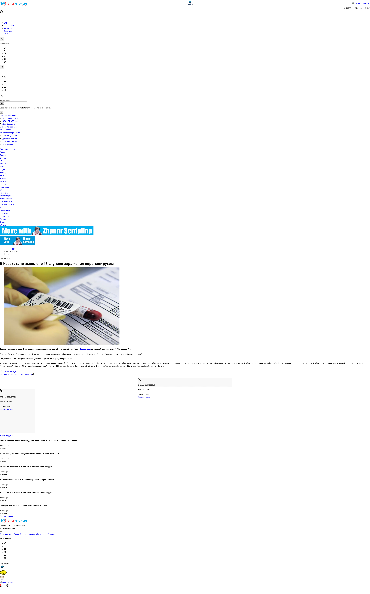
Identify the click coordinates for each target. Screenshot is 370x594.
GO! (2, 103)
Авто (2, 166)
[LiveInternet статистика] (4, 590)
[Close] (1, 112)
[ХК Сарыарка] (3, 574)
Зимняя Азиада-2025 (8, 127)
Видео (2, 169)
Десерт (3, 184)
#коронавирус (10, 372)
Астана (3, 178)
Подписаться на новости (16, 374)
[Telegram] (5, 53)
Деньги (3, 219)
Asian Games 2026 (10, 118)
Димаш (3, 155)
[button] (2, 17)
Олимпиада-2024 (10, 135)
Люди (2, 152)
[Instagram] (5, 62)
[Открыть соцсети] (2, 39)
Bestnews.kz (85, 349)
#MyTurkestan (6, 198)
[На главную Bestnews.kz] (13, 523)
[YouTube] (5, 59)
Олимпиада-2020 (7, 204)
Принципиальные (7, 149)
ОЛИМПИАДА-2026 (10, 121)
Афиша (3, 164)
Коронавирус (5, 196)
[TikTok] (5, 48)
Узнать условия (144, 397)
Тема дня (4, 175)
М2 (1, 207)
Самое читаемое (10, 141)
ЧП (1, 161)
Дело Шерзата (9, 124)
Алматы (3, 181)
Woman (3, 225)
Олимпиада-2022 (7, 201)
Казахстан (4, 216)
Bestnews (4, 213)
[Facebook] (5, 51)
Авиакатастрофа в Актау (10, 133)
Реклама (51, 534)
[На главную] (1, 12)
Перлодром (5, 210)
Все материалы (6, 516)
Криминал (4, 187)
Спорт (2, 222)
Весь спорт (8, 31)
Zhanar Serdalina (20, 534)
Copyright (9, 534)
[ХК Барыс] (2, 569)
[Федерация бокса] (2, 579)
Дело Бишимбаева (10, 138)
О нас (2, 534)
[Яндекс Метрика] (8, 582)
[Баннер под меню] (47, 234)
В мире (3, 158)
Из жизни (4, 193)
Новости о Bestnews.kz (37, 534)
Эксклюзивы (8, 144)
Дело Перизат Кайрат (9, 115)
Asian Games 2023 (7, 130)
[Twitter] (5, 56)
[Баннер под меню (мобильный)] (17, 244)
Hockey (3, 172)
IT (1, 190)
